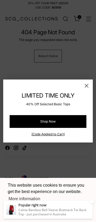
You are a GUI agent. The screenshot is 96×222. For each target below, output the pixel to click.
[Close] (86, 86)
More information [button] (24, 198)
